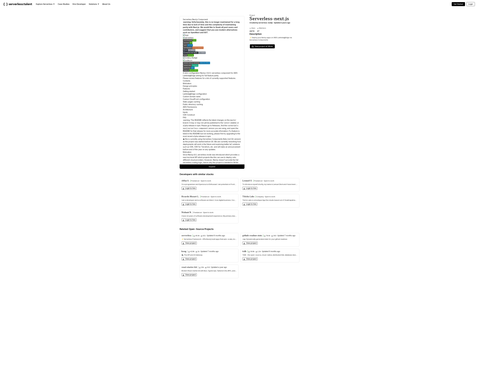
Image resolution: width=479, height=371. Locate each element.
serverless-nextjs (265, 23)
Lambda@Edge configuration (195, 94)
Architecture (188, 110)
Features (186, 89)
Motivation (187, 83)
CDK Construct (189, 115)
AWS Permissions (190, 107)
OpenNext (195, 32)
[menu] (254, 4)
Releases (216, 125)
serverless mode (204, 155)
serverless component (221, 73)
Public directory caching (193, 104)
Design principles (190, 86)
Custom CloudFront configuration (196, 99)
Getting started (189, 91)
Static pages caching (191, 102)
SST (206, 32)
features (198, 78)
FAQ (184, 117)
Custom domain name (191, 96)
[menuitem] (45, 4)
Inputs (185, 112)
